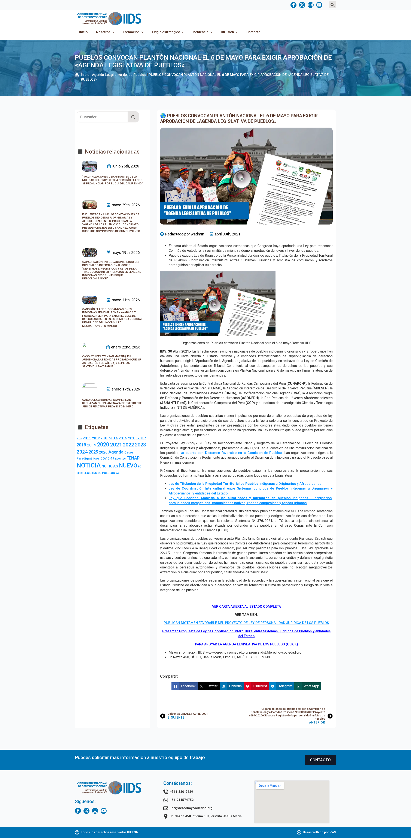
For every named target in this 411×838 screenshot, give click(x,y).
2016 (132, 438)
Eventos (120, 458)
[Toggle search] (332, 4)
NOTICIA (89, 465)
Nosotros (103, 32)
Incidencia (200, 32)
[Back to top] (400, 827)
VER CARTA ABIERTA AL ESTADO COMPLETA (246, 606)
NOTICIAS (109, 466)
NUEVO (128, 465)
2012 (96, 438)
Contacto (253, 32)
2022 (128, 445)
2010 (79, 438)
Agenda (116, 452)
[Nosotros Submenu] (114, 32)
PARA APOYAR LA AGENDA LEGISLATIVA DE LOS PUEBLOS (240, 644)
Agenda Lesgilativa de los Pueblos (119, 75)
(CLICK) (292, 644)
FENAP (133, 458)
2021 (116, 445)
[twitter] (302, 5)
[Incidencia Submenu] (212, 32)
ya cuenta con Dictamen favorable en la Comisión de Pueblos (231, 453)
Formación (131, 32)
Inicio (83, 32)
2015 (123, 438)
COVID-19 (107, 458)
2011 (87, 438)
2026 (103, 452)
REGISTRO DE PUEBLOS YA (101, 473)
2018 (81, 445)
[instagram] (311, 5)
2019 (91, 445)
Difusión (227, 32)
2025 (93, 452)
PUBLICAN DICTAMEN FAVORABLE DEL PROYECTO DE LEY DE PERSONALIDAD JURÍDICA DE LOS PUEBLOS (246, 623)
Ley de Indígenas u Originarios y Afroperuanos (245, 484)
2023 (140, 445)
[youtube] (319, 5)
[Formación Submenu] (144, 32)
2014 (113, 438)
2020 (103, 444)
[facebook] (293, 5)
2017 (141, 438)
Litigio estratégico (166, 32)
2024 (82, 452)
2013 (104, 438)
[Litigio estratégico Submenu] (184, 32)
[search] (133, 117)
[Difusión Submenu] (238, 32)
